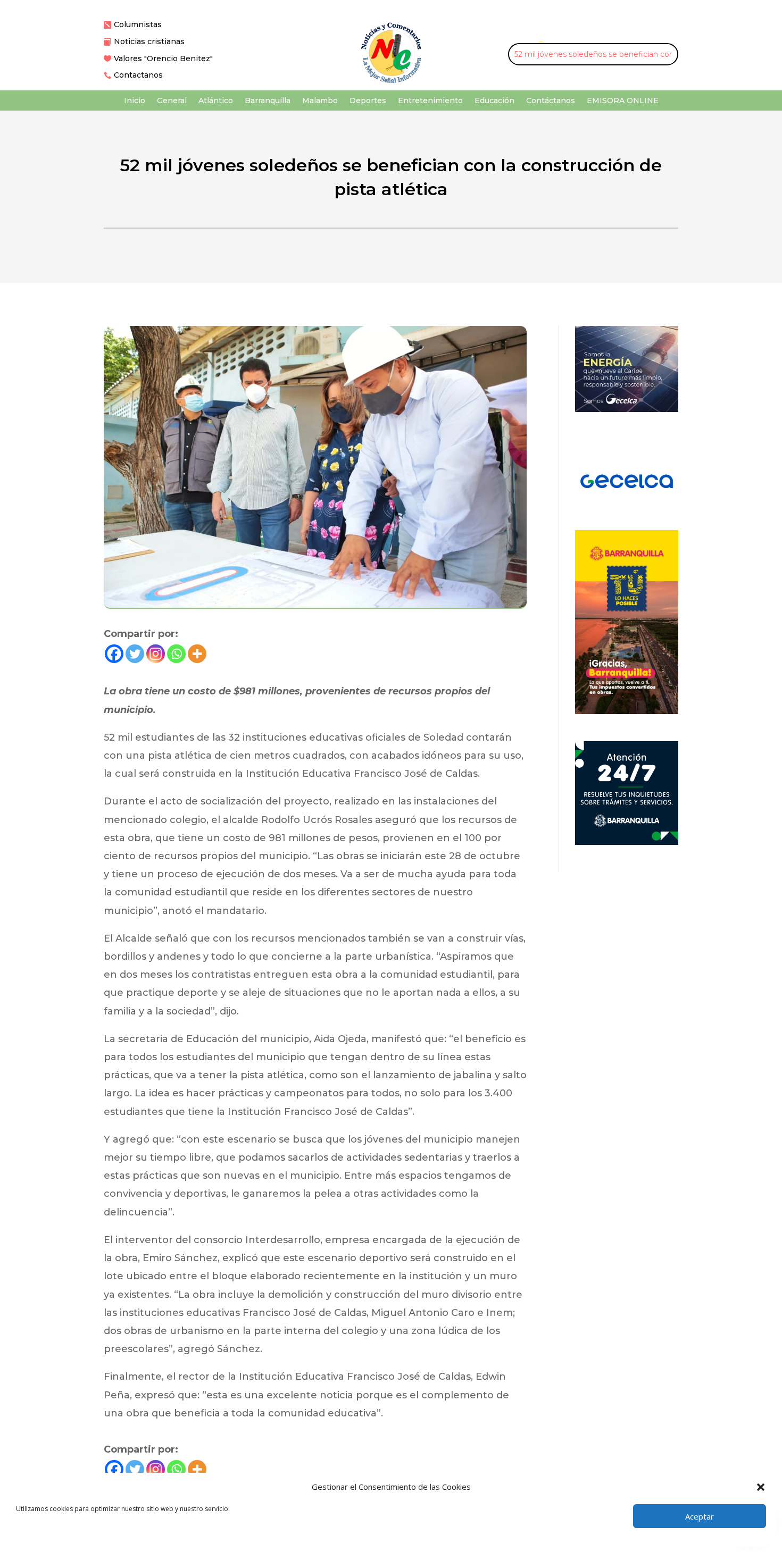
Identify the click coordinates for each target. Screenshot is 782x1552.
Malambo (320, 101)
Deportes (368, 101)
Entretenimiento (430, 101)
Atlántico (215, 101)
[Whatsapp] (176, 653)
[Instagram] (155, 653)
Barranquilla (267, 101)
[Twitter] (135, 653)
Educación (494, 101)
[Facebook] (114, 653)
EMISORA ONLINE (623, 101)
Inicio (134, 101)
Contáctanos (550, 101)
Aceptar (699, 1516)
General (172, 101)
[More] (197, 653)
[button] (760, 1487)
